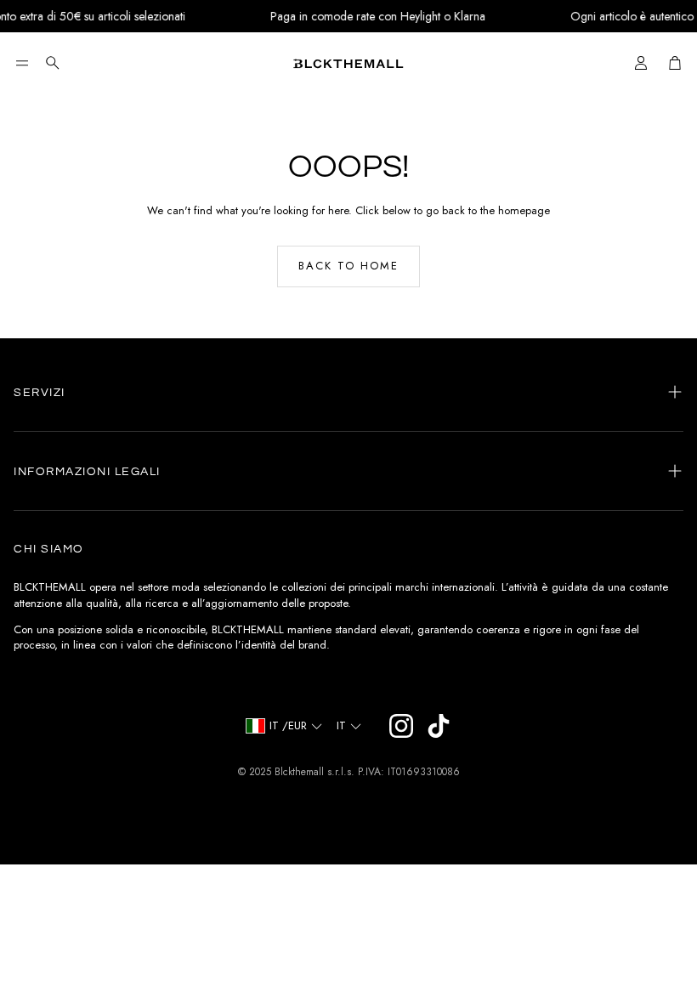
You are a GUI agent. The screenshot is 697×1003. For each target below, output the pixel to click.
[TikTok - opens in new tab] (438, 726)
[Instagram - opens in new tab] (401, 726)
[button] (22, 63)
